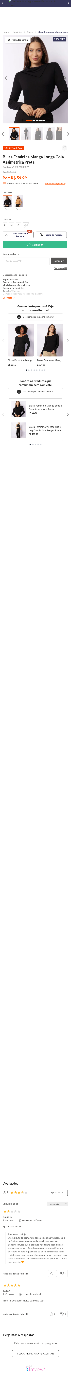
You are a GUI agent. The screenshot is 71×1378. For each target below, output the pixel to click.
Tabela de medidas (54, 235)
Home (6, 31)
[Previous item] (2, 3)
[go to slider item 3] (49, 133)
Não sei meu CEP (60, 268)
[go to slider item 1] (26, 133)
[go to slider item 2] (38, 133)
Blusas (30, 31)
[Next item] (68, 3)
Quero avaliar (57, 1193)
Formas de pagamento (55, 183)
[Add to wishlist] (64, 147)
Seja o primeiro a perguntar (35, 1353)
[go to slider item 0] (14, 133)
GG (26, 225)
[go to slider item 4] (61, 133)
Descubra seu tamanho (20, 234)
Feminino (17, 31)
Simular (59, 260)
